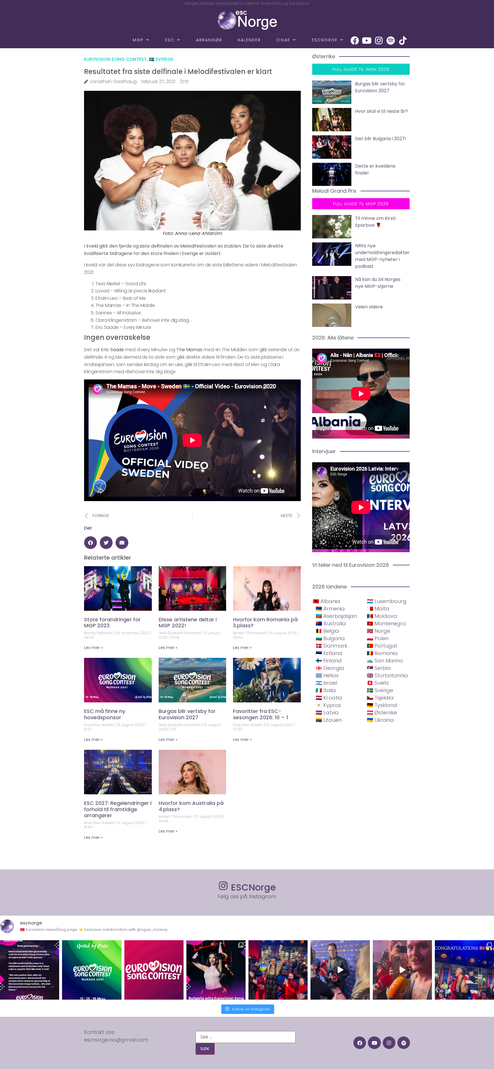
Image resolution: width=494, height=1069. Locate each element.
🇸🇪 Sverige (161, 59)
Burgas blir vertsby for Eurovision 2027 (187, 714)
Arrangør (209, 40)
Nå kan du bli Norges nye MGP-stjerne (378, 283)
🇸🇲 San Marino (385, 660)
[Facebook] (354, 40)
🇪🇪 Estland (329, 653)
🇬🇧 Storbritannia (387, 675)
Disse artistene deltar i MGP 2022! (188, 622)
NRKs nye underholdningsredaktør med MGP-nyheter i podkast (382, 256)
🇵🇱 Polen (378, 638)
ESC (169, 40)
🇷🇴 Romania (382, 653)
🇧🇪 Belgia (327, 630)
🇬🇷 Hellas (327, 675)
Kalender (249, 40)
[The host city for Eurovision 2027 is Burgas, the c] (91, 969)
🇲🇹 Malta (378, 608)
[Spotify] (391, 40)
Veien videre (369, 307)
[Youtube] (366, 40)
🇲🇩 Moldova (382, 616)
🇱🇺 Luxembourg (387, 601)
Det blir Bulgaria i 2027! (380, 138)
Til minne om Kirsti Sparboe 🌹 (375, 221)
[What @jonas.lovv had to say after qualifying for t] (402, 969)
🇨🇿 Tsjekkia (380, 697)
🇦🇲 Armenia (330, 608)
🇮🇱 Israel (326, 682)
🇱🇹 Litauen (329, 720)
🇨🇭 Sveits (378, 682)
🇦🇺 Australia (331, 623)
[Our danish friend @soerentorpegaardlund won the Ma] (340, 969)
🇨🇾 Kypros (328, 705)
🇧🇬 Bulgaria (330, 638)
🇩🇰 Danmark (331, 645)
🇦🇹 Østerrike (382, 712)
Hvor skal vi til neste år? (381, 111)
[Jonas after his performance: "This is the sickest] (278, 969)
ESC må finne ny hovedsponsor (104, 714)
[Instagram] (379, 40)
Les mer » (93, 647)
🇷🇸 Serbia (379, 668)
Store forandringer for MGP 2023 (112, 622)
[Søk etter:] (246, 1037)
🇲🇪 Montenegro (386, 623)
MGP (138, 40)
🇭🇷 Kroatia (329, 697)
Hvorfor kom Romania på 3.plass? (265, 622)
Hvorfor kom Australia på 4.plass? (191, 806)
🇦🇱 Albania (326, 601)
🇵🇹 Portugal (382, 645)
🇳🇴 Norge (378, 630)
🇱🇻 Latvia (327, 712)
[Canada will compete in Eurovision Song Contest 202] (154, 969)
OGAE (283, 40)
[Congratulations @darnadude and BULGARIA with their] (216, 969)
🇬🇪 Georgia (330, 668)
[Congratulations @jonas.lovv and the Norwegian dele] (464, 969)
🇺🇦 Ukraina (380, 720)
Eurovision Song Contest (115, 59)
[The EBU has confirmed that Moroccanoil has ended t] (29, 969)
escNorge (325, 40)
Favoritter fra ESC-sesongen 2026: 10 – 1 (260, 714)
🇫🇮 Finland (329, 660)
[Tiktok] (403, 40)
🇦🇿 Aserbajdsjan (336, 616)
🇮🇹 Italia (326, 690)
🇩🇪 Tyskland (382, 705)
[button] (90, 542)
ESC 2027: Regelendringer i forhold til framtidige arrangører (118, 809)
